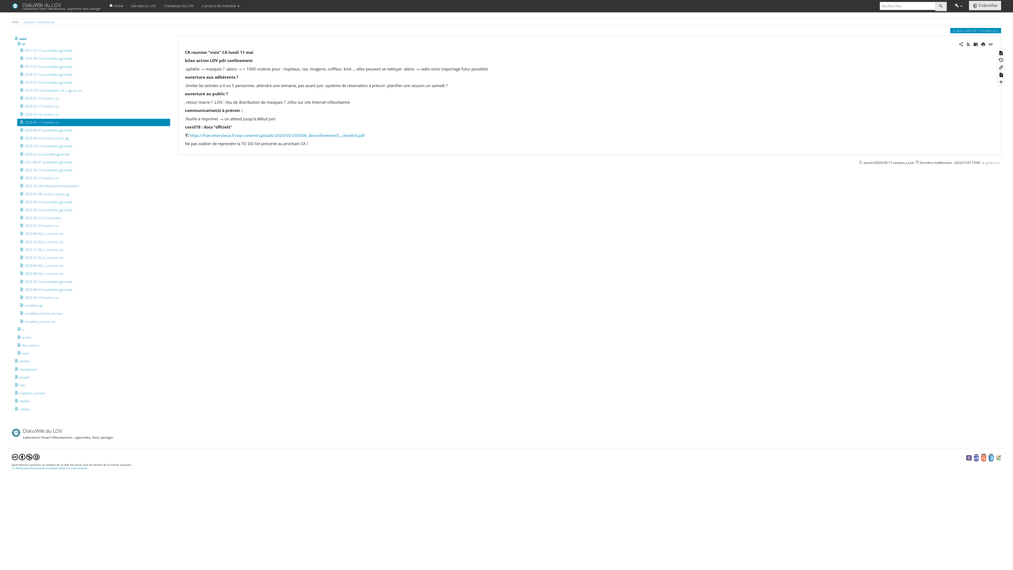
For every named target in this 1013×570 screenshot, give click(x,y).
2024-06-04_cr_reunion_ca (44, 273)
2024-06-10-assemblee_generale (49, 281)
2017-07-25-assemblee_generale (49, 66)
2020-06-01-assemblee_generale (49, 130)
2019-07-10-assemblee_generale (49, 82)
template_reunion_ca (40, 321)
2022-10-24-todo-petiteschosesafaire (52, 186)
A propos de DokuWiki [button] (219, 5)
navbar (24, 401)
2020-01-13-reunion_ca (42, 98)
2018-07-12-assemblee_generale (49, 74)
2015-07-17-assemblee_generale (49, 50)
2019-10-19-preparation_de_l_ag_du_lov (53, 90)
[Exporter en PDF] (1001, 74)
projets (25, 377)
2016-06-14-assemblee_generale (49, 58)
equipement (28, 369)
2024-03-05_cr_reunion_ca (44, 257)
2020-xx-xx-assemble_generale (47, 154)
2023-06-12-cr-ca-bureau (43, 218)
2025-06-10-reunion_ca (42, 297)
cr (23, 44)
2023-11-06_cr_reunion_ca (44, 250)
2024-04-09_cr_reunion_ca (44, 265)
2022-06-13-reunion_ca (42, 178)
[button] (958, 6)
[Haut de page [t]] (1001, 81)
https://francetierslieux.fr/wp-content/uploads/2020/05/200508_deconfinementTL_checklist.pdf (277, 135)
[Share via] (961, 43)
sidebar (25, 409)
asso (23, 38)
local (25, 353)
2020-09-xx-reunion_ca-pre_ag (47, 138)
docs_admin (30, 345)
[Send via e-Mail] (975, 43)
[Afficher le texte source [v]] (1001, 52)
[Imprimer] (983, 43)
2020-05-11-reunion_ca (38, 22)
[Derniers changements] (968, 43)
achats (26, 337)
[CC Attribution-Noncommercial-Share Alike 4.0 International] (26, 457)
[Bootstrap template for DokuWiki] (969, 457)
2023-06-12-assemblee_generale (49, 210)
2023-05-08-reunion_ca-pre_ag (47, 194)
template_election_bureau (43, 313)
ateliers (25, 361)
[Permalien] (990, 43)
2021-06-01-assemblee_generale (49, 162)
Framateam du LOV (179, 5)
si (23, 329)
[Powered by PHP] (976, 457)
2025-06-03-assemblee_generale (49, 289)
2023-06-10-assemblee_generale (49, 202)
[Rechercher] (941, 6)
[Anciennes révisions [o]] (1001, 59)
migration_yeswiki (32, 393)
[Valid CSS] (991, 457)
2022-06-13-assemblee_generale (49, 170)
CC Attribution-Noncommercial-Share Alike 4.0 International (49, 468)
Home (118, 5)
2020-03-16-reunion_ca (42, 114)
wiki (22, 385)
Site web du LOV (143, 5)
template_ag (33, 305)
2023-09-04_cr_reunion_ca (44, 233)
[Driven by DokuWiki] (998, 457)
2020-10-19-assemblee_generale (49, 146)
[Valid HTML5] (983, 457)
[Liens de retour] (1001, 67)
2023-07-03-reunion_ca (42, 226)
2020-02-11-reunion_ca (42, 106)
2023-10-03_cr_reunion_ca (44, 242)
